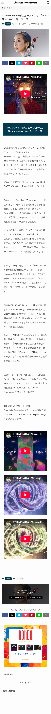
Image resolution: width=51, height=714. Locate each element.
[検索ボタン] (48, 3)
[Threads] (25, 682)
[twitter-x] (21, 682)
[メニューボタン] (3, 3)
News (8, 24)
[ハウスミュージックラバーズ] (25, 3)
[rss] (30, 682)
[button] (5, 63)
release (20, 579)
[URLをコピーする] (46, 63)
